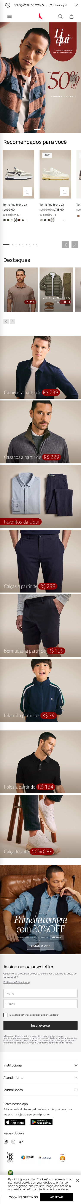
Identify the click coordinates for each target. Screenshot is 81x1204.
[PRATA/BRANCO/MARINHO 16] (15, 220)
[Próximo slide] (73, 78)
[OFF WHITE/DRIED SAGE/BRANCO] (41, 220)
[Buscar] (60, 16)
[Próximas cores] (27, 220)
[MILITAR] (8, 220)
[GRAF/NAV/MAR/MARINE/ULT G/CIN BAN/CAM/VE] (23, 220)
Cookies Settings (23, 1197)
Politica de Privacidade (53, 1189)
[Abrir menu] (9, 16)
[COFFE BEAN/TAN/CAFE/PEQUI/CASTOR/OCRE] (49, 220)
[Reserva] (40, 16)
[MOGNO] (78, 216)
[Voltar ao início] (64, 220)
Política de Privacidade (16, 982)
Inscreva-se (40, 1025)
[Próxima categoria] (12, 321)
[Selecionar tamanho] (27, 191)
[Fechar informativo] (76, 5)
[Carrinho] (71, 16)
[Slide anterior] (7, 78)
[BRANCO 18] (12, 220)
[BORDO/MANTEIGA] (19, 220)
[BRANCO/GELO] (52, 220)
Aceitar (56, 1197)
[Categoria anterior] (6, 321)
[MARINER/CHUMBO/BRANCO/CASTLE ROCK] (45, 220)
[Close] (77, 1180)
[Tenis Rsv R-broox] (18, 174)
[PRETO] (4, 220)
